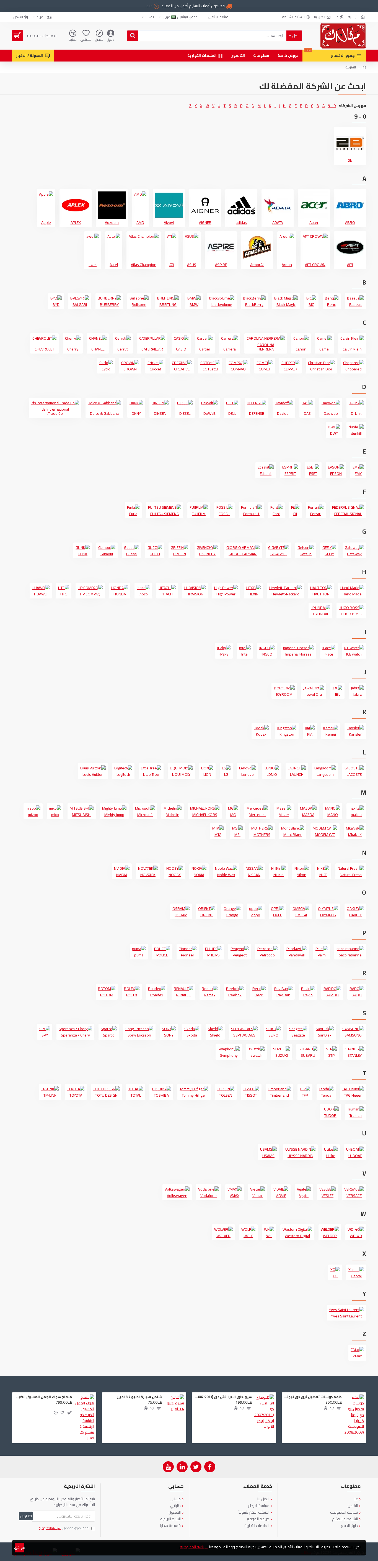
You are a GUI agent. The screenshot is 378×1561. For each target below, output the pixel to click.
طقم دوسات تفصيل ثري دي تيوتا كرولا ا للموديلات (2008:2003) (313, 1396)
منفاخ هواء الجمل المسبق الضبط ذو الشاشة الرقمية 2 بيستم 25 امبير (43, 1396)
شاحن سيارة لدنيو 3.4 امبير (139, 1396)
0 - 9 (332, 106)
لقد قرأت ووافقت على (64, 1528)
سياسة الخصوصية (194, 1547)
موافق (19, 1547)
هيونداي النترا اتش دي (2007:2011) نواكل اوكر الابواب (223, 1396)
